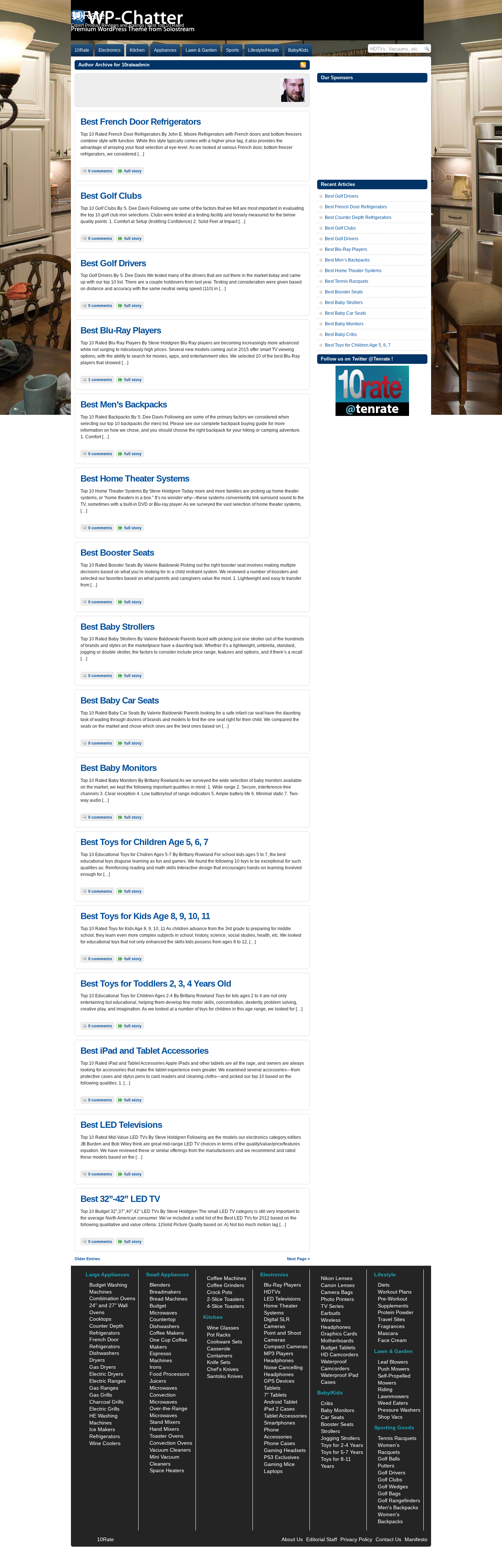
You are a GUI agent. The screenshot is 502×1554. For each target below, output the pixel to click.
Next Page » (298, 1259)
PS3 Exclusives (281, 1457)
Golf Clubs (390, 1479)
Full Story (132, 171)
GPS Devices (279, 1381)
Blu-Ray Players (282, 1285)
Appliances (165, 50)
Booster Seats (337, 1424)
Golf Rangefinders (399, 1500)
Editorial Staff (321, 1539)
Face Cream (392, 1340)
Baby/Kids (298, 50)
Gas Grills (100, 1395)
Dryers (97, 1360)
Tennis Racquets (397, 1438)
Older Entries (87, 1259)
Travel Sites (391, 1319)
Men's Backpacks (398, 1507)
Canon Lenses (338, 1285)
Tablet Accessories (285, 1416)
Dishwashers (104, 1353)
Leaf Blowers (393, 1362)
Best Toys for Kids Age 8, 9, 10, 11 (145, 916)
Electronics (109, 50)
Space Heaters (167, 1470)
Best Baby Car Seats (119, 700)
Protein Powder (395, 1312)
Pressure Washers (399, 1410)
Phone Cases (279, 1443)
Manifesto (416, 1539)
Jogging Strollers (340, 1438)
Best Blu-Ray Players (120, 330)
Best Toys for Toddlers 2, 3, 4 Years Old (155, 983)
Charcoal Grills (106, 1402)
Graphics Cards (339, 1334)
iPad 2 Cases (279, 1409)
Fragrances (391, 1326)
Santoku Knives (225, 1376)
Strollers (330, 1431)
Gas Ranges (103, 1388)
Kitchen (137, 50)
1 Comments (100, 379)
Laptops (273, 1471)
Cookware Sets (224, 1342)
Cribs (327, 1403)
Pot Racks (218, 1335)
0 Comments (100, 171)
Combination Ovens (112, 1298)
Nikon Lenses (336, 1278)
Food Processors (169, 1374)
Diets (384, 1285)
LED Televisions (282, 1299)
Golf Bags (389, 1493)
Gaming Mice (279, 1464)
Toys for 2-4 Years (342, 1445)
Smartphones (279, 1423)
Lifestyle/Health (263, 50)
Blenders (160, 1285)
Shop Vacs (390, 1417)
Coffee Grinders (225, 1285)
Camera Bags (337, 1292)
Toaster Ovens (166, 1436)
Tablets (272, 1388)
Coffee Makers (167, 1333)
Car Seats (332, 1417)
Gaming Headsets (285, 1450)
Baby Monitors (337, 1410)
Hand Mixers (164, 1429)
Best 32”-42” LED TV (120, 1199)
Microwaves (163, 1388)
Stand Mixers (165, 1422)
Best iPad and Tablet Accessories (144, 1051)
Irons (155, 1367)
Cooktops (100, 1319)
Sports (232, 50)
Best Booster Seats (117, 552)
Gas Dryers (102, 1367)
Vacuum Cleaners (170, 1450)
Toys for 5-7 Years (342, 1452)
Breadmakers (165, 1292)
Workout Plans (395, 1292)
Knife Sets (218, 1362)
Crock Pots (219, 1292)
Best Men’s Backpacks (123, 404)
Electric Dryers (106, 1374)
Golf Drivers (391, 1473)
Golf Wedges (393, 1486)
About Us (292, 1539)
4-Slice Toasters (225, 1306)
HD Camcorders (339, 1354)
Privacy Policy (356, 1539)
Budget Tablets (338, 1347)
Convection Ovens (171, 1443)
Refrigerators (104, 1436)
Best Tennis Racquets (346, 281)
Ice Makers (102, 1429)
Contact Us (388, 1539)
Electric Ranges (107, 1381)
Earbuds (330, 1313)
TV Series (332, 1306)
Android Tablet (280, 1402)
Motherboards (337, 1340)
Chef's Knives (223, 1369)
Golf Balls (389, 1459)
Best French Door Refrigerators (140, 122)
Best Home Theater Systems (134, 478)
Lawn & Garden (201, 50)
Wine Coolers (105, 1443)
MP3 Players (278, 1353)
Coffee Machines (226, 1278)
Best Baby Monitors (118, 768)
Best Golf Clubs (110, 196)
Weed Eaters (393, 1403)
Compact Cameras (286, 1346)
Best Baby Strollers (117, 627)
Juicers (158, 1381)
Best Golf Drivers (113, 263)
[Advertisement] (372, 130)
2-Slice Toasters (225, 1299)
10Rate (82, 50)
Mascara (388, 1333)
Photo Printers (337, 1299)
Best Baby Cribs (341, 334)
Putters (386, 1466)
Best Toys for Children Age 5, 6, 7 (144, 842)
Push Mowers (393, 1369)
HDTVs (272, 1292)
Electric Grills (104, 1409)
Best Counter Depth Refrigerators (358, 217)
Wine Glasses (223, 1328)
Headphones (279, 1360)
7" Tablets (275, 1395)
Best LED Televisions (121, 1125)
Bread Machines (168, 1299)
